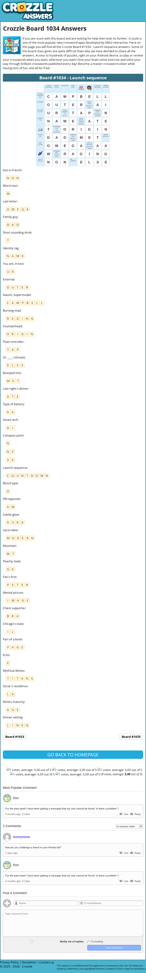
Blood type (10, 483)
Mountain (9, 546)
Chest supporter (14, 608)
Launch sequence (15, 468)
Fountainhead (12, 326)
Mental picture (13, 592)
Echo (6, 655)
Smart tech (10, 420)
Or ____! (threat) (14, 357)
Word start (10, 186)
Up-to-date (10, 530)
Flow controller (13, 342)
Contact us (46, 962)
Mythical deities (13, 671)
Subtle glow (11, 514)
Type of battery (13, 404)
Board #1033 (14, 737)
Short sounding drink (17, 232)
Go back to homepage (73, 755)
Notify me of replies (71, 941)
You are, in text (13, 264)
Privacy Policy (9, 962)
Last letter (10, 201)
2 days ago (11, 852)
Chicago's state (13, 624)
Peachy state (11, 561)
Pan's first (9, 577)
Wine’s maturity (14, 702)
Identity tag (11, 248)
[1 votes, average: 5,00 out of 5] (29, 770)
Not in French (12, 170)
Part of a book (12, 639)
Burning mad (12, 310)
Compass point (13, 435)
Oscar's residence (15, 686)
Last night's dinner (15, 388)
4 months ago (13, 814)
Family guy (10, 217)
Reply (137, 814)
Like (126, 814)
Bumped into (12, 373)
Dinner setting (12, 717)
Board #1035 (131, 737)
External (8, 279)
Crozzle (27, 966)
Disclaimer (29, 962)
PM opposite (11, 499)
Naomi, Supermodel (17, 295)
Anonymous (21, 837)
